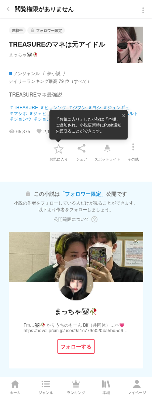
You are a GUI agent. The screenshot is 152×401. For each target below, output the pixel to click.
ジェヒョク (42, 113)
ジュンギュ (116, 107)
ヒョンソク (53, 107)
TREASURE (24, 107)
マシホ (18, 113)
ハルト (129, 113)
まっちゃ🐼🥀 (23, 54)
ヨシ (95, 107)
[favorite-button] (58, 148)
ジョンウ (20, 119)
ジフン (77, 107)
